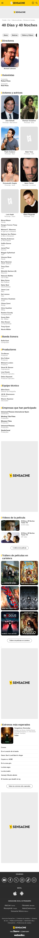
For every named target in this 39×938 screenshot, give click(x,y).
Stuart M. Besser (7, 367)
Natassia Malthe (7, 276)
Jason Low (5, 289)
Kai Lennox (5, 294)
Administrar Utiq (29, 921)
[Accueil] (18, 3)
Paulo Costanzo (10, 152)
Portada (4, 20)
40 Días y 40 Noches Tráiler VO (28, 522)
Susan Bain (5, 317)
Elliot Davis (5, 390)
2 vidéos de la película (19, 548)
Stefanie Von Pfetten (8, 234)
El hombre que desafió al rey (10, 779)
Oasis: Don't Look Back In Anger (12, 755)
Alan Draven (5, 322)
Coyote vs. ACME (7, 759)
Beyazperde (8, 908)
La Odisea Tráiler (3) (29, 608)
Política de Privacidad (16, 921)
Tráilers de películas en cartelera (19, 640)
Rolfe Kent (5, 340)
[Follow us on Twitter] (16, 880)
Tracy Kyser (5, 326)
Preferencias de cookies (24, 923)
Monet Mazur (6, 220)
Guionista (4, 79)
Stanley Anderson (7, 239)
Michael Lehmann (10, 68)
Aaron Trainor (29, 183)
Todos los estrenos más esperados (19, 786)
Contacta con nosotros (23, 918)
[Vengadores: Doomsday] (7, 735)
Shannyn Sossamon (29, 120)
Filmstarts (25, 905)
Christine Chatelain (8, 299)
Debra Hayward (6, 377)
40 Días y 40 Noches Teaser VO (28, 534)
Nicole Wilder (6, 329)
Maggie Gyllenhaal (8, 253)
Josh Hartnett (9, 120)
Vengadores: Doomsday (22, 728)
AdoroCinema (27, 908)
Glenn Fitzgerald (29, 214)
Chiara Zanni (6, 303)
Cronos (3, 747)
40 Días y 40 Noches (19, 25)
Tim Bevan (5, 353)
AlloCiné (8, 905)
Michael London (7, 363)
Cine (9, 20)
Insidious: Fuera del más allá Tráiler (10, 633)
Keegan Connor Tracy (9, 225)
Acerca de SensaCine (8, 918)
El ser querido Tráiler (29, 633)
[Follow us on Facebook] (10, 880)
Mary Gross (5, 280)
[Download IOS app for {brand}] (16, 893)
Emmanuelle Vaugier (10, 183)
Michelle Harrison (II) (8, 271)
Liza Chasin (5, 372)
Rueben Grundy (7, 313)
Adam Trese (29, 152)
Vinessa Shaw (6, 257)
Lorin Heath (10, 214)
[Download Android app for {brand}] (23, 893)
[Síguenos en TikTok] (28, 880)
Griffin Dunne (6, 243)
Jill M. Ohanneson (8, 394)
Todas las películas (17, 20)
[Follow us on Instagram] (22, 880)
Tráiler (16, 735)
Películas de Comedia (29, 20)
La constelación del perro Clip (10, 583)
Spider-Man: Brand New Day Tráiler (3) (10, 608)
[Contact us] (34, 880)
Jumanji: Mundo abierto (9, 775)
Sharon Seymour (7, 399)
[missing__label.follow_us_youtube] (4, 880)
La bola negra (5, 767)
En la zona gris (6, 763)
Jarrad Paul (5, 248)
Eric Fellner (5, 358)
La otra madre (5, 771)
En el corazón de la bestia (10, 751)
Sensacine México (17, 911)
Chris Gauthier (6, 308)
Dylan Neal (5, 285)
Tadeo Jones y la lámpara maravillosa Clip (29, 583)
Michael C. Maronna (8, 229)
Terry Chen (5, 266)
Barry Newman (6, 262)
